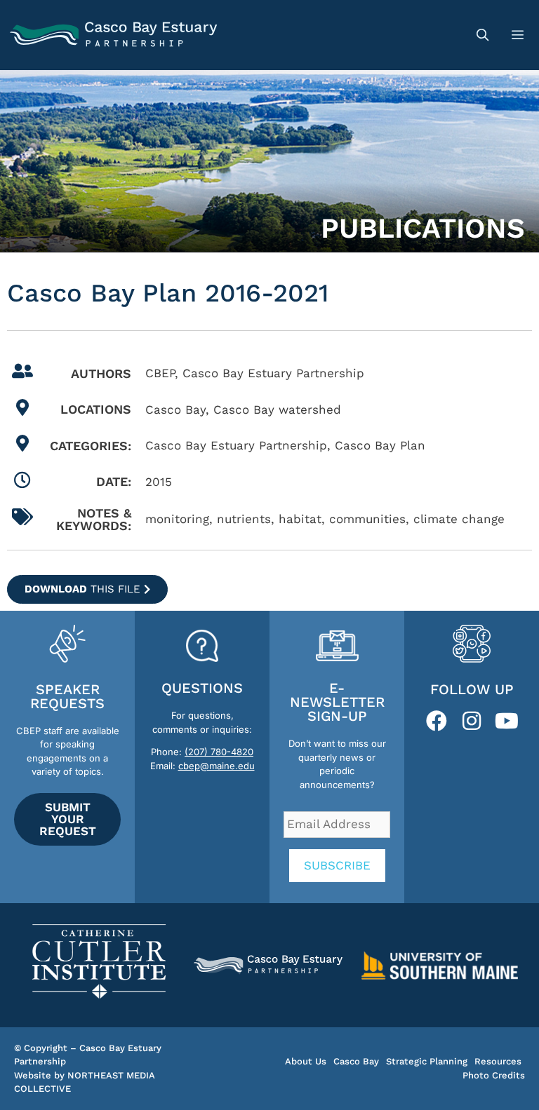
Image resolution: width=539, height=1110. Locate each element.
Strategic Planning (426, 1061)
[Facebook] (436, 720)
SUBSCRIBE (337, 865)
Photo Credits (494, 1075)
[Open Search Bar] (482, 35)
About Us (305, 1061)
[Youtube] (506, 720)
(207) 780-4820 (219, 751)
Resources (497, 1061)
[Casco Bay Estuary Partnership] (115, 35)
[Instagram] (471, 720)
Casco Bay (356, 1061)
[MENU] (519, 35)
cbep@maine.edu (216, 765)
